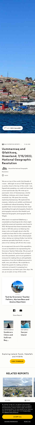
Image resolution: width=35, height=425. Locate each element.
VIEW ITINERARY (17, 361)
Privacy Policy (27, 411)
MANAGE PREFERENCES (11, 421)
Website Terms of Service (11, 412)
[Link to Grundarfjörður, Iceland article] (17, 387)
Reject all (27, 421)
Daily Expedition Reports (14, 379)
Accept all (17, 417)
